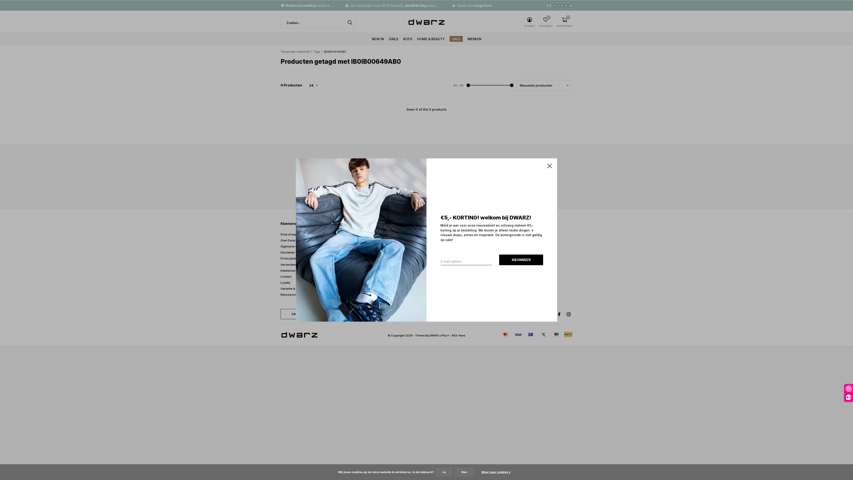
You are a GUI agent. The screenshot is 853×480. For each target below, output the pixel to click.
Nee (464, 472)
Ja (444, 472)
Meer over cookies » (496, 472)
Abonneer (521, 260)
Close (549, 165)
